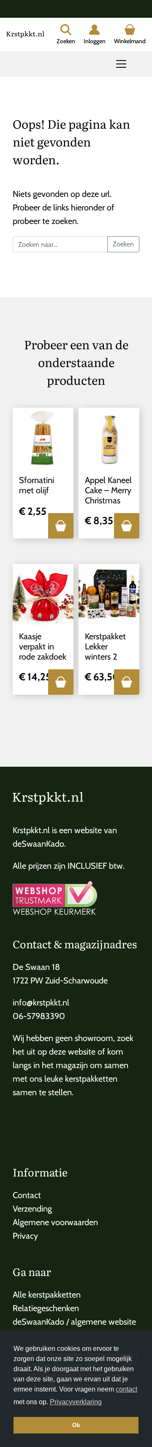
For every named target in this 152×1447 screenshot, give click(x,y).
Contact (27, 1195)
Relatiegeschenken (46, 1308)
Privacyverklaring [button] (76, 1402)
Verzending (32, 1209)
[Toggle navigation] (121, 63)
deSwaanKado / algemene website (74, 1322)
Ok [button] (76, 1425)
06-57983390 (39, 1016)
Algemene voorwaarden (55, 1222)
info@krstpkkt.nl (41, 1002)
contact (126, 1389)
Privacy (25, 1236)
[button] (60, 525)
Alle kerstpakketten (47, 1295)
